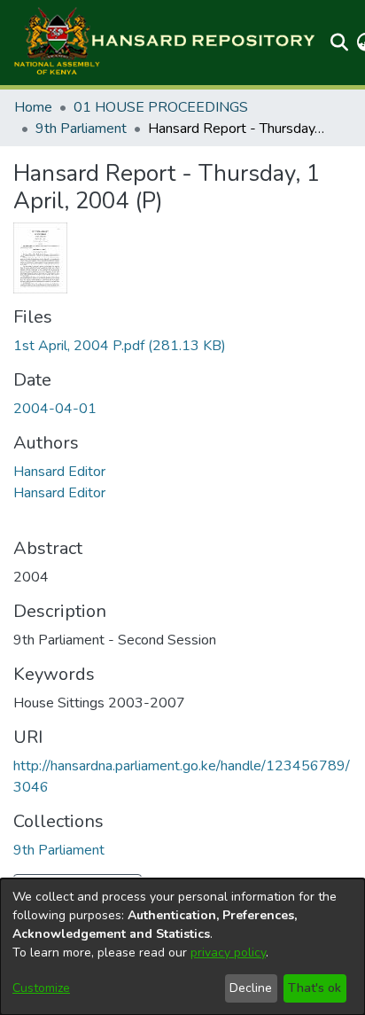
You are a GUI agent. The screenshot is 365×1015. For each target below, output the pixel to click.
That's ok (314, 988)
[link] (119, 345)
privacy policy (228, 952)
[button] (164, 42)
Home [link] (33, 107)
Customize (41, 988)
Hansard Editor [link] (59, 471)
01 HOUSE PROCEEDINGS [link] (161, 107)
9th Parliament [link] (81, 128)
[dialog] (182, 946)
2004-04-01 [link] (55, 408)
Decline (250, 988)
